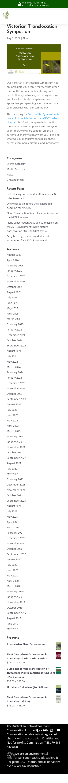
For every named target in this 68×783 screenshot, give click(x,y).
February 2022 (15, 479)
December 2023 (16, 383)
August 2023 (14, 404)
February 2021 (15, 532)
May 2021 (12, 516)
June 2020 (12, 570)
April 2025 (13, 313)
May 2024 (12, 361)
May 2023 (12, 420)
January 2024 (14, 377)
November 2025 (16, 281)
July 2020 (12, 564)
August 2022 (14, 463)
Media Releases (16, 169)
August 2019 (14, 618)
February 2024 (15, 372)
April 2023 (13, 425)
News (26, 38)
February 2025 (15, 324)
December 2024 (16, 335)
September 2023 (16, 399)
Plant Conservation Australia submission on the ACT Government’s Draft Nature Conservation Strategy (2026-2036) (32, 227)
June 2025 (12, 302)
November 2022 (16, 447)
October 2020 (14, 548)
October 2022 (14, 452)
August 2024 (14, 351)
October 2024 (14, 340)
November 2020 (16, 543)
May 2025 (12, 308)
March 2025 (14, 318)
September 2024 (16, 345)
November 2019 (16, 602)
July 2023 (12, 409)
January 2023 (14, 441)
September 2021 (16, 500)
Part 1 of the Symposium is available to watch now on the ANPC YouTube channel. (33, 118)
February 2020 (15, 591)
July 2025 (12, 297)
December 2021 (16, 484)
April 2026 (13, 260)
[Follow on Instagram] (51, 730)
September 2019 (16, 612)
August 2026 (14, 254)
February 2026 (15, 265)
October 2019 (14, 607)
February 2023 (15, 436)
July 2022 (12, 468)
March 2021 (14, 527)
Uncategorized (15, 179)
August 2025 (14, 292)
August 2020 (14, 559)
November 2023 (16, 388)
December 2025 (16, 276)
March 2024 (14, 367)
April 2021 (13, 522)
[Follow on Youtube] (58, 730)
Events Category (16, 163)
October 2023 (14, 393)
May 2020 (12, 575)
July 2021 (12, 511)
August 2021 (14, 506)
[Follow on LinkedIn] (44, 730)
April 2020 (13, 581)
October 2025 (14, 286)
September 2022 (16, 457)
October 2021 (14, 495)
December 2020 (16, 538)
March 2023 (14, 431)
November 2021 (16, 490)
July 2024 (12, 356)
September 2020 (16, 554)
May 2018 (12, 629)
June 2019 (12, 623)
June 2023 (12, 415)
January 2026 (14, 270)
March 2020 (14, 586)
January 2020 (14, 596)
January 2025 (14, 329)
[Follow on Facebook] (37, 730)
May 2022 (12, 474)
